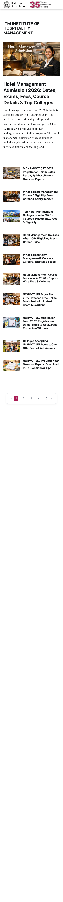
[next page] (51, 398)
